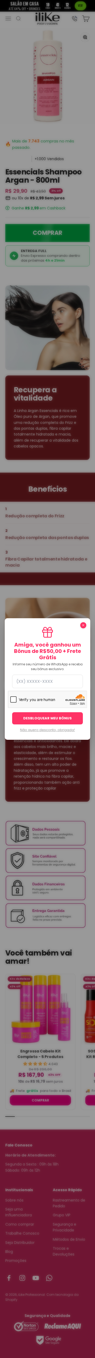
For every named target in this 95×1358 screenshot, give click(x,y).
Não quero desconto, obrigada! (47, 730)
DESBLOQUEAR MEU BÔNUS (47, 718)
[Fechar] (83, 625)
